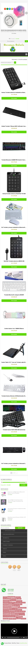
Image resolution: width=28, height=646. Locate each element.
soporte (6, 616)
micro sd (6, 610)
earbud (18, 602)
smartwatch (14, 615)
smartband (7, 615)
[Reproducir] (2, 637)
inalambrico (7, 606)
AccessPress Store (23, 643)
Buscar (20, 528)
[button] (14, 631)
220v (5, 597)
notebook (18, 610)
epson (5, 604)
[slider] (13, 637)
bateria (18, 597)
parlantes (13, 611)
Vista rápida (14, 98)
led (13, 606)
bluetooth (7, 599)
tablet (20, 616)
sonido (21, 615)
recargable (7, 613)
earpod (23, 602)
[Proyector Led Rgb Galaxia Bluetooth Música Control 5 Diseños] (14, 16)
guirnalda (17, 604)
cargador (6, 601)
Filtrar (23, 485)
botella (14, 599)
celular (12, 600)
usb (18, 618)
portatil (22, 611)
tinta (10, 618)
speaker (12, 616)
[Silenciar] (24, 637)
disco (14, 602)
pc (18, 611)
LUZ (17, 606)
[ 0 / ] (12, 38)
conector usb (7, 602)
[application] (14, 631)
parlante (6, 611)
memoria (15, 608)
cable (19, 599)
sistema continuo (20, 613)
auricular (11, 597)
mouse (12, 609)
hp (21, 604)
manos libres (7, 608)
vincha (23, 618)
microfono (22, 608)
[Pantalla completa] (26, 637)
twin (14, 618)
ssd (16, 616)
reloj (12, 613)
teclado (6, 618)
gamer (11, 604)
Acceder (17, 38)
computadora (19, 600)
